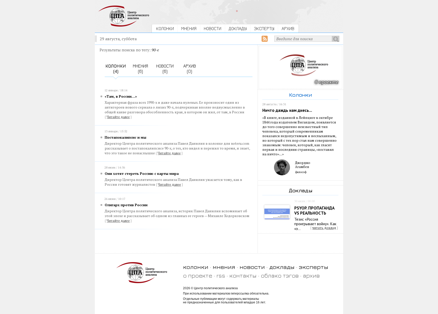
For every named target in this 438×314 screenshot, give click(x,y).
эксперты (313, 266)
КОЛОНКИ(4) (115, 68)
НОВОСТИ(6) (165, 68)
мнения (224, 266)
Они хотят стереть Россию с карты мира (142, 173)
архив (311, 275)
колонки (195, 266)
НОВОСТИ (212, 28)
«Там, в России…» (121, 96)
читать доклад (324, 227)
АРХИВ (288, 28)
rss (220, 275)
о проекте (197, 275)
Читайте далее (118, 117)
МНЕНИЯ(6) (140, 68)
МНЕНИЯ (188, 28)
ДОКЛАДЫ (238, 28)
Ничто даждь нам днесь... (287, 110)
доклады (282, 266)
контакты (243, 275)
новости (252, 266)
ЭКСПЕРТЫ (264, 28)
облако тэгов (280, 275)
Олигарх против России (126, 204)
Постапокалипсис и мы (125, 137)
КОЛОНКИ (165, 28)
